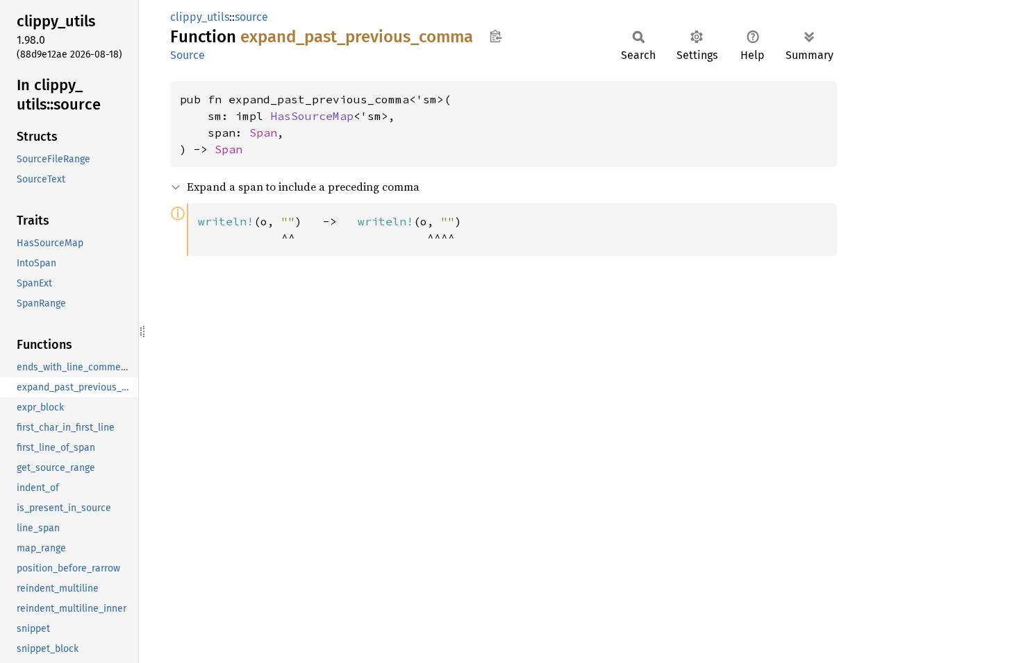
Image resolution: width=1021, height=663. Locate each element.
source (251, 17)
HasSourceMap (312, 116)
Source (187, 55)
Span (263, 132)
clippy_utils (199, 17)
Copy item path (495, 36)
